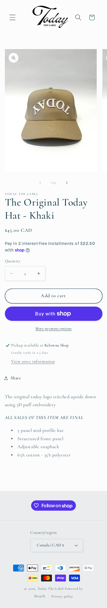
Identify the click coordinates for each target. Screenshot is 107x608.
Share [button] (16, 377)
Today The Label (51, 589)
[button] (12, 17)
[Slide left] (40, 182)
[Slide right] (66, 182)
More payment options (53, 328)
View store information (33, 361)
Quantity (13, 261)
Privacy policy (62, 596)
